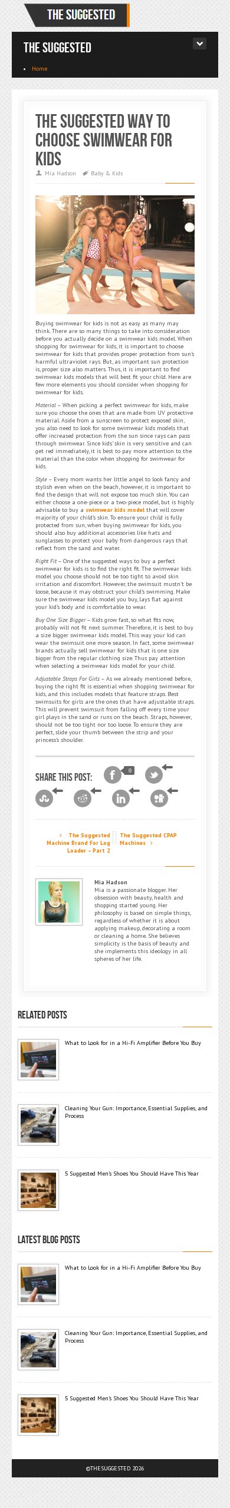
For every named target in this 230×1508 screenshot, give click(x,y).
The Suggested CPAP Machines (148, 839)
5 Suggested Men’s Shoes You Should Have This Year (132, 1173)
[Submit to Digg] (164, 798)
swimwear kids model (115, 510)
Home (39, 68)
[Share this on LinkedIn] (126, 798)
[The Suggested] (79, 15)
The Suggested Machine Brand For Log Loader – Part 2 (78, 842)
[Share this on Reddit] (87, 798)
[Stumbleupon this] (49, 798)
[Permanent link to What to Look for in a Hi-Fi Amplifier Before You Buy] (38, 1059)
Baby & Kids (107, 173)
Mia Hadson (60, 173)
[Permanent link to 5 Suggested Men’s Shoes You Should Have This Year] (38, 1190)
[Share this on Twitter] (159, 775)
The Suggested (57, 47)
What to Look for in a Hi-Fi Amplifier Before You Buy (133, 1043)
